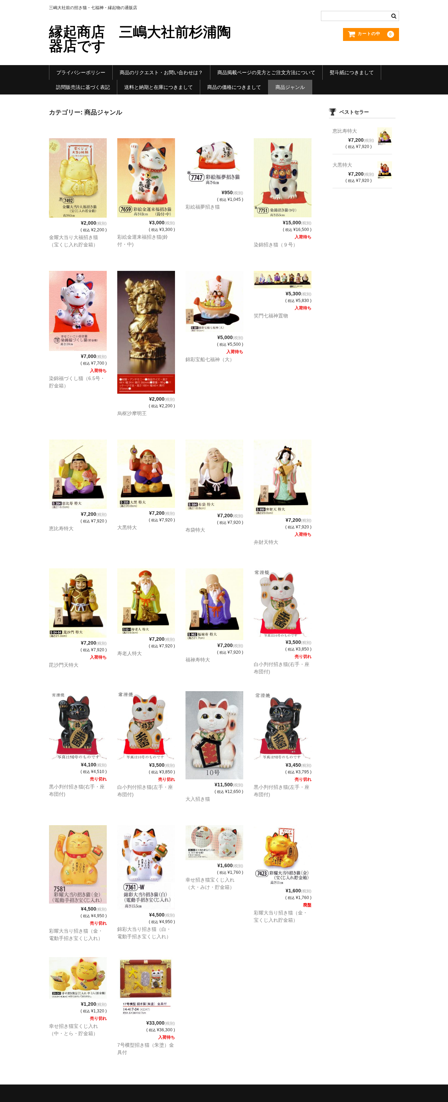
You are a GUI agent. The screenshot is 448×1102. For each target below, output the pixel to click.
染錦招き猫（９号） (276, 244)
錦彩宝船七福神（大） (210, 359)
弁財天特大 (266, 542)
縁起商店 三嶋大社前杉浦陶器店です (140, 39)
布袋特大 (195, 530)
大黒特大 (127, 527)
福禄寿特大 (198, 659)
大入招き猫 (198, 799)
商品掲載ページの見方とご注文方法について (266, 72)
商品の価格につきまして (234, 87)
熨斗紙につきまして (352, 72)
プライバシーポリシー (80, 72)
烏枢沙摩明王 (132, 413)
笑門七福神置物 (271, 315)
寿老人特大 (129, 653)
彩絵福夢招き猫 (203, 207)
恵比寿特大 (61, 528)
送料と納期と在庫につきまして (158, 87)
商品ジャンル (290, 87)
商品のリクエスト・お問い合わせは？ (161, 72)
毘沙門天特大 (63, 665)
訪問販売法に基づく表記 (83, 87)
